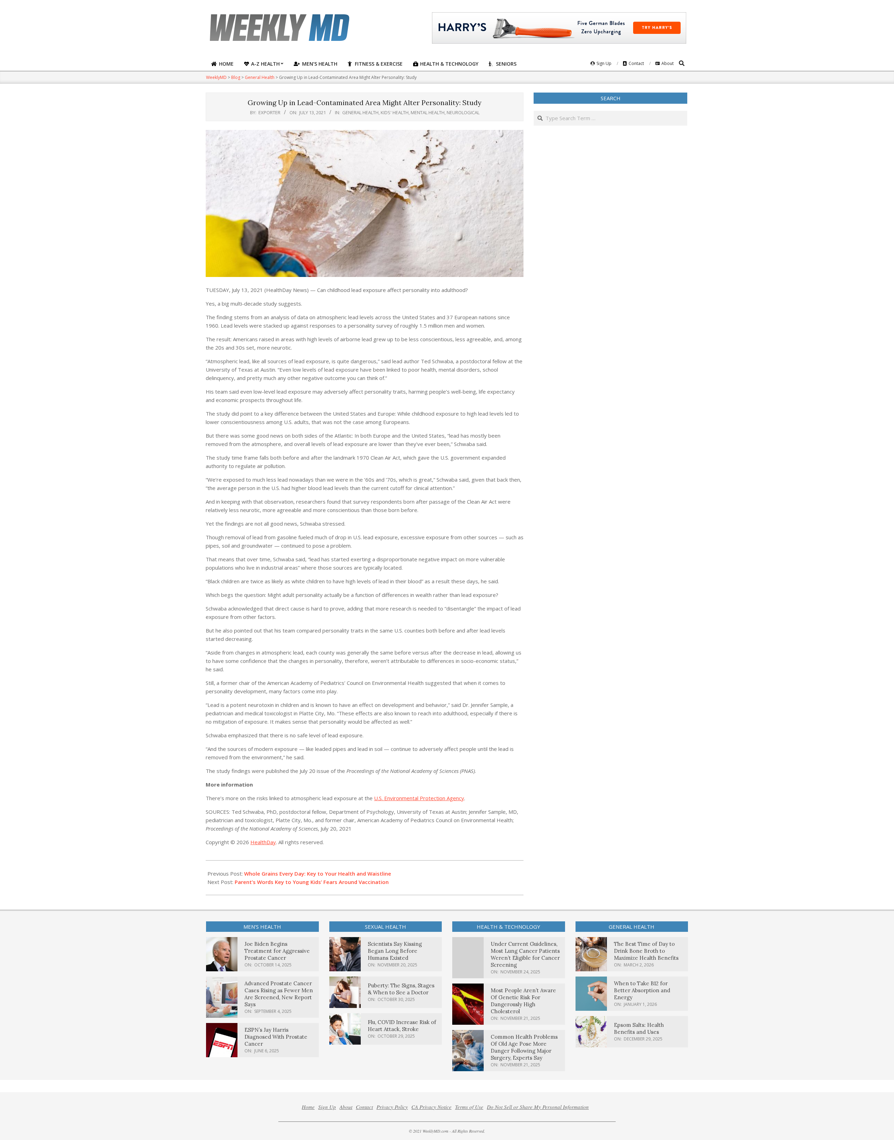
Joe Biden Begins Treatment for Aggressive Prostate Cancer (277, 951)
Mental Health (428, 112)
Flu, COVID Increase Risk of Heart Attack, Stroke (402, 1025)
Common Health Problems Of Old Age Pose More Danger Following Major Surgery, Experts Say (524, 1047)
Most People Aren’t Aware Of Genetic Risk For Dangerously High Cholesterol (523, 1001)
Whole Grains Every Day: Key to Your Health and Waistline (317, 873)
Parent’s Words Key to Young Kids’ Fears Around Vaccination (312, 881)
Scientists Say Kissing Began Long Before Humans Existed (395, 951)
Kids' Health (395, 112)
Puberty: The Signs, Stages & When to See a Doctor (401, 989)
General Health (360, 112)
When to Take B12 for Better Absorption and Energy (642, 990)
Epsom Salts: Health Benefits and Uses (639, 1028)
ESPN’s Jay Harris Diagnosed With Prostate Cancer (275, 1036)
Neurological (463, 112)
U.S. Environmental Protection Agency (419, 798)
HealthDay (263, 842)
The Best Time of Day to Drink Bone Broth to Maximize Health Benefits (646, 951)
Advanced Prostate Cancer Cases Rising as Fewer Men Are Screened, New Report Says (278, 994)
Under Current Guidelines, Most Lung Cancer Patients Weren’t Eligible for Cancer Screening (525, 954)
